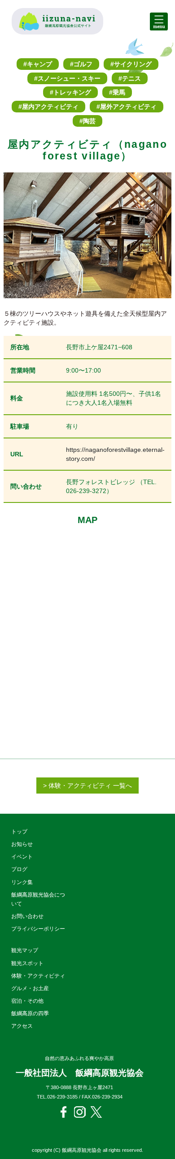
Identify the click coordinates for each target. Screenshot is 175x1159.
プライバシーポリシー (38, 928)
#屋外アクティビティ (126, 106)
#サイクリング (131, 64)
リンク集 (22, 882)
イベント (22, 856)
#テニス (129, 78)
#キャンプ (37, 64)
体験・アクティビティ (38, 976)
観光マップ (24, 950)
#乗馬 (117, 92)
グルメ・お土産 (30, 988)
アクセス (22, 1026)
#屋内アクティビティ (48, 106)
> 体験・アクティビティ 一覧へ (87, 785)
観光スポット (27, 963)
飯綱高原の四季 (30, 1013)
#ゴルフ (81, 64)
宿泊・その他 (27, 1001)
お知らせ (22, 844)
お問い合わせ (27, 916)
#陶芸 (87, 120)
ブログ (19, 869)
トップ (19, 831)
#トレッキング (70, 92)
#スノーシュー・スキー (67, 78)
